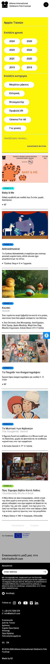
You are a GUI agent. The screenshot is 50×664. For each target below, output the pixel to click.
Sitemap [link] (6, 631)
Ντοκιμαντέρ (16, 102)
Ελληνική (14, 93)
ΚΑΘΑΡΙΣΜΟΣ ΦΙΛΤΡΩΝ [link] (36, 146)
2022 (29, 50)
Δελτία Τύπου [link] (8, 623)
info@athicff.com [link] (12, 559)
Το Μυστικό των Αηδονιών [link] (17, 429)
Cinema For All (17, 120)
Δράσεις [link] (6, 625)
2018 (29, 67)
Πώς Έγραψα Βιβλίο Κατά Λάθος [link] (21, 491)
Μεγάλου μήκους (19, 85)
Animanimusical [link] (11, 249)
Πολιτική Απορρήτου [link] (11, 636)
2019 (12, 67)
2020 (29, 59)
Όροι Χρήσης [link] (8, 633)
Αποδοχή (10, 593)
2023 (12, 50)
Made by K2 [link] (7, 659)
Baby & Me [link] (8, 193)
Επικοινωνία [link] (7, 620)
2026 (29, 41)
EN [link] (7, 643)
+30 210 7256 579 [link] (12, 611)
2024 (12, 41)
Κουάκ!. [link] (6, 308)
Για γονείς (15, 128)
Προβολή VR (16, 111)
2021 (12, 59)
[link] (46, 335)
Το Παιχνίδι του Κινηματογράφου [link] (21, 372)
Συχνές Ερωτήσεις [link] (10, 628)
